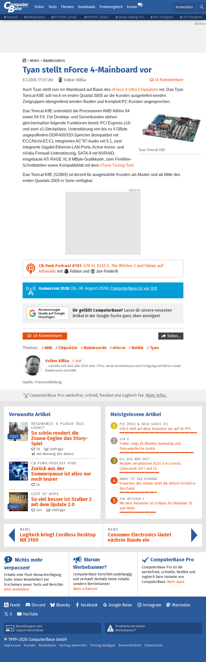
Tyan (154, 347)
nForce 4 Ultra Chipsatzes (135, 89)
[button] (201, 7)
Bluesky (63, 605)
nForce (119, 347)
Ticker (39, 7)
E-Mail (77, 361)
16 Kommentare (46, 335)
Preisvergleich (111, 7)
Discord (38, 605)
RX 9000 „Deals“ (98, 17)
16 (37, 485)
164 (38, 510)
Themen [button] (67, 7)
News (34, 61)
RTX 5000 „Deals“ (66, 17)
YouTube (30, 614)
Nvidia (137, 347)
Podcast (12, 17)
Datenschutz (153, 645)
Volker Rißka (57, 360)
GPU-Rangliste (163, 17)
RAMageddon (36, 17)
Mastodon (181, 605)
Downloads (86, 7)
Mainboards (54, 61)
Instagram (152, 605)
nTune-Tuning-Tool (116, 165)
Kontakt (29, 645)
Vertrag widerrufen (73, 645)
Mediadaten (47, 645)
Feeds (15, 605)
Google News (120, 605)
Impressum (12, 645)
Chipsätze (67, 347)
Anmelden (184, 7)
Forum (132, 7)
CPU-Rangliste (192, 17)
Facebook (89, 605)
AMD (48, 347)
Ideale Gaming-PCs (131, 17)
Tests (52, 7)
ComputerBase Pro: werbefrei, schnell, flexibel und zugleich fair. (98, 395)
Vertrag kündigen (102, 645)
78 (37, 449)
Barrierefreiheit (130, 645)
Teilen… (173, 336)
